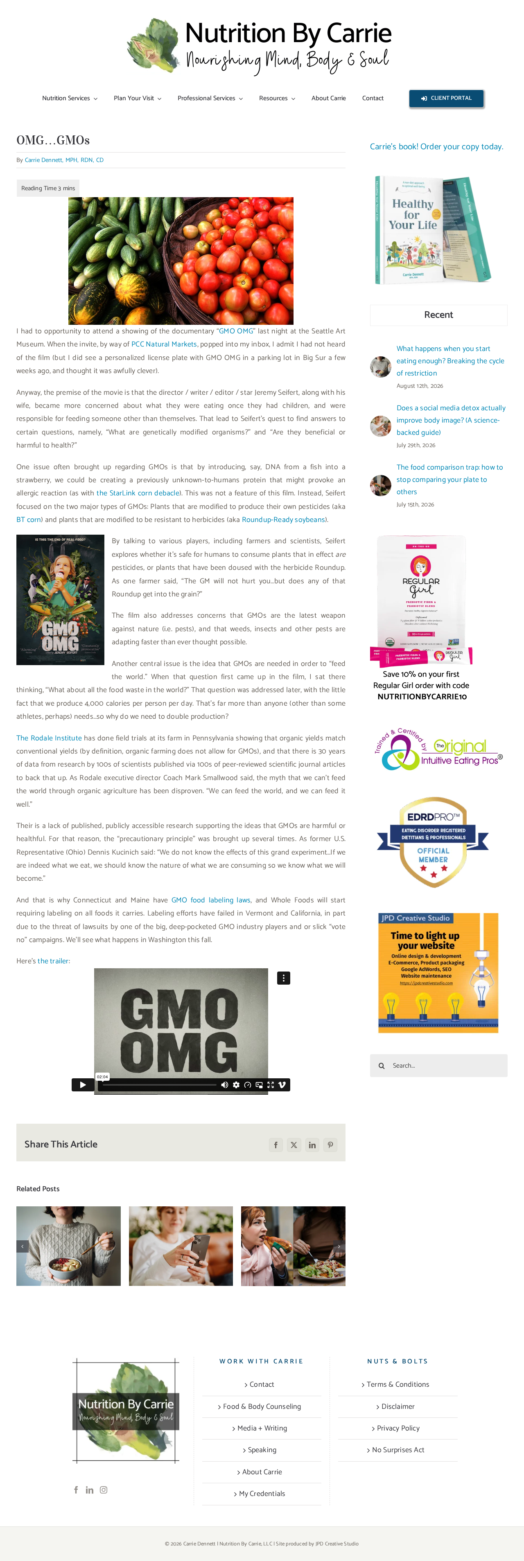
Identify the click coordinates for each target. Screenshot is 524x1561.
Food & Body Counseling (262, 1407)
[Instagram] (103, 1490)
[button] (22, 1246)
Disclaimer (398, 1407)
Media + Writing (262, 1428)
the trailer (53, 961)
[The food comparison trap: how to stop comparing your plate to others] (293, 1246)
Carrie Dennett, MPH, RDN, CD (64, 160)
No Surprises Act (398, 1450)
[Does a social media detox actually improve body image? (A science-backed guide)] (181, 1246)
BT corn (28, 520)
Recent (439, 315)
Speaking (262, 1450)
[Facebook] (76, 1490)
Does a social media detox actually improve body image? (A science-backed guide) (181, 1221)
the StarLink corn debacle (138, 493)
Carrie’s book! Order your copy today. (437, 147)
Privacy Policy (398, 1428)
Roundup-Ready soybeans (283, 520)
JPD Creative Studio (337, 1544)
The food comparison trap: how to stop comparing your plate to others (293, 1221)
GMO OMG (236, 331)
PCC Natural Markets (164, 344)
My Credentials (262, 1494)
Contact (262, 1385)
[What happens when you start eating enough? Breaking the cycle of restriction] (68, 1246)
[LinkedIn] (89, 1490)
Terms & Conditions (398, 1385)
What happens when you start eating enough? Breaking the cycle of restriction (69, 1221)
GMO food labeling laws (211, 900)
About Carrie (262, 1472)
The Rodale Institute (49, 738)
